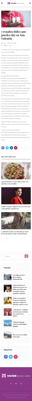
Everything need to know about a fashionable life (19, 277)
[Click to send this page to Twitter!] (7, 147)
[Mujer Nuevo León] (15, 3)
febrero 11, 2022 (11, 43)
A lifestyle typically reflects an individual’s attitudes (20, 324)
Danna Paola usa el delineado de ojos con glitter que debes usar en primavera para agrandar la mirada (20, 289)
